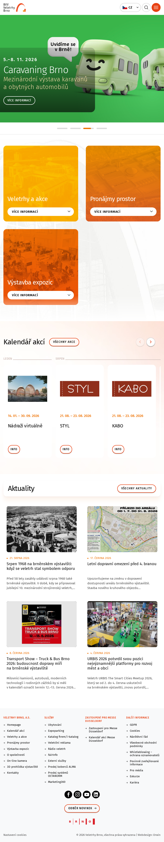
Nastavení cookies (14, 834)
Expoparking (56, 731)
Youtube (87, 794)
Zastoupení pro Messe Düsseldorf (103, 730)
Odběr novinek (80, 808)
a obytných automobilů (35, 87)
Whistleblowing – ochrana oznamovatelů (145, 754)
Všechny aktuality (136, 488)
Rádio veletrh (57, 749)
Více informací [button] (25, 212)
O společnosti (16, 755)
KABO (117, 426)
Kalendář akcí (16, 731)
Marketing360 (56, 782)
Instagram (77, 794)
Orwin (157, 834)
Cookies (135, 731)
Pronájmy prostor (113, 199)
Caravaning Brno (35, 70)
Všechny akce (64, 342)
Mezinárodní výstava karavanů (45, 79)
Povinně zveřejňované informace (144, 763)
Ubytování (55, 725)
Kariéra (134, 782)
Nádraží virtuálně (25, 426)
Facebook (68, 794)
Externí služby (57, 761)
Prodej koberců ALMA (62, 767)
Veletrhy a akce (27, 199)
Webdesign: (145, 834)
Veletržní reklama (59, 742)
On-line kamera (17, 761)
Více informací (19, 100)
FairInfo (53, 755)
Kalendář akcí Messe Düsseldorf (102, 739)
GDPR (133, 725)
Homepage (14, 725)
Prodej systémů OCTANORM (58, 774)
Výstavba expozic (30, 282)
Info (14, 449)
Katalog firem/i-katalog (63, 737)
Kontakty (13, 772)
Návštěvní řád (139, 737)
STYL (64, 426)
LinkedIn (96, 794)
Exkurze (135, 776)
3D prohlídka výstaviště (22, 767)
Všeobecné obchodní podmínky (143, 744)
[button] (130, 7)
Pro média (136, 770)
